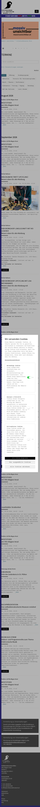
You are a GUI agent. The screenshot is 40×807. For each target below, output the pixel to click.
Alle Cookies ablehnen (20, 466)
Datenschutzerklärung (12, 360)
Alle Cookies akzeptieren (20, 458)
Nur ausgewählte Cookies (20, 462)
